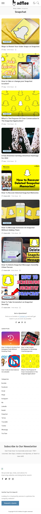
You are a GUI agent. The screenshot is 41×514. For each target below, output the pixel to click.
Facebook (4, 387)
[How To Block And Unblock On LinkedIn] (10, 361)
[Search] (37, 3)
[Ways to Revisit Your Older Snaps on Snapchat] (20, 31)
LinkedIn (4, 406)
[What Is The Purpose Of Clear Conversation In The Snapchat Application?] (20, 103)
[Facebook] (16, 322)
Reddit (3, 410)
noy (5, 49)
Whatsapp (4, 429)
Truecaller (4, 422)
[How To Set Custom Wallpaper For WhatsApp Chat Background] (30, 338)
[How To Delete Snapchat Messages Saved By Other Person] (20, 250)
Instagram (4, 398)
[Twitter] (19, 322)
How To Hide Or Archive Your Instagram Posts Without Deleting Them (10, 349)
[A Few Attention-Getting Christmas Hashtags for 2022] (20, 140)
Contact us (23, 316)
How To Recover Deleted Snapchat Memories (20, 193)
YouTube (4, 433)
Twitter (3, 426)
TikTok (3, 418)
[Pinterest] (22, 322)
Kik (2, 402)
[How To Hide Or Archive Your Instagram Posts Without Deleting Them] (10, 338)
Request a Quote (10, 503)
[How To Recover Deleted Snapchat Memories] (20, 178)
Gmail (3, 391)
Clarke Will (7, 196)
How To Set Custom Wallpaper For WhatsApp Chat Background (29, 349)
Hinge (3, 395)
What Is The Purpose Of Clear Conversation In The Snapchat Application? (29, 371)
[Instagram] (25, 322)
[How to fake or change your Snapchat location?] (20, 66)
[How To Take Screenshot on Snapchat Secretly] (20, 287)
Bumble (3, 383)
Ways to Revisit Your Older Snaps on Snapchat (20, 46)
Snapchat (7, 41)
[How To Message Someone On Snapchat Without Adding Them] (20, 212)
